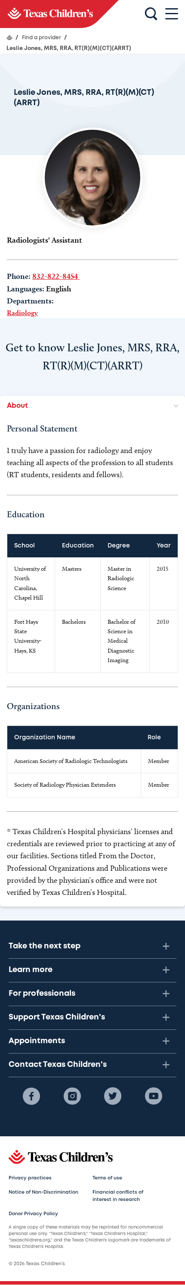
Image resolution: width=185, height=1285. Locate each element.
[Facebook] (31, 1096)
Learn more (30, 969)
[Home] (9, 37)
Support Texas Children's (57, 1017)
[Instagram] (72, 1096)
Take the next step (44, 946)
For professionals (42, 993)
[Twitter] (113, 1096)
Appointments (37, 1041)
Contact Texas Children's (58, 1064)
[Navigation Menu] (171, 14)
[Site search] (151, 14)
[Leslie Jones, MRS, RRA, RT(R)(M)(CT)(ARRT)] (59, 14)
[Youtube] (154, 1096)
